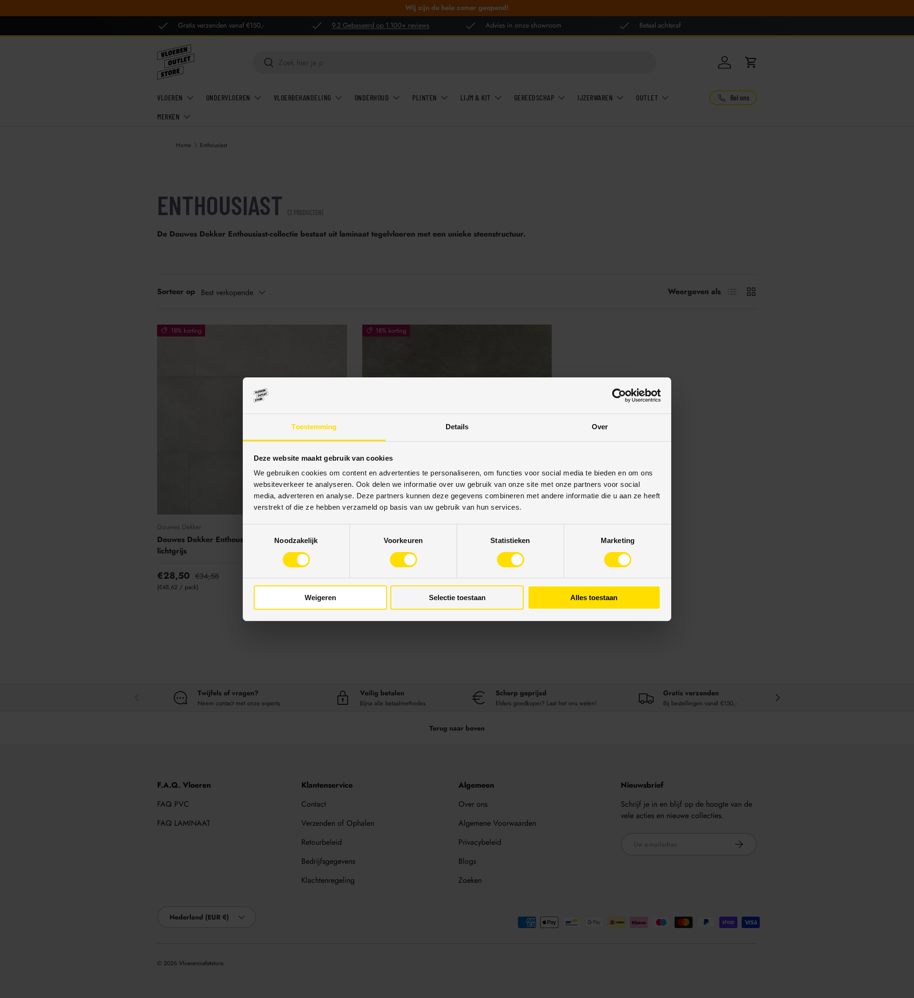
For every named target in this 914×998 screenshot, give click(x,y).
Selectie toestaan (457, 597)
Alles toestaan (593, 597)
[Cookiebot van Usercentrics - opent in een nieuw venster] (619, 395)
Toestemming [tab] (314, 427)
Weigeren (320, 597)
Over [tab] (600, 427)
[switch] (403, 559)
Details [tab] (457, 427)
